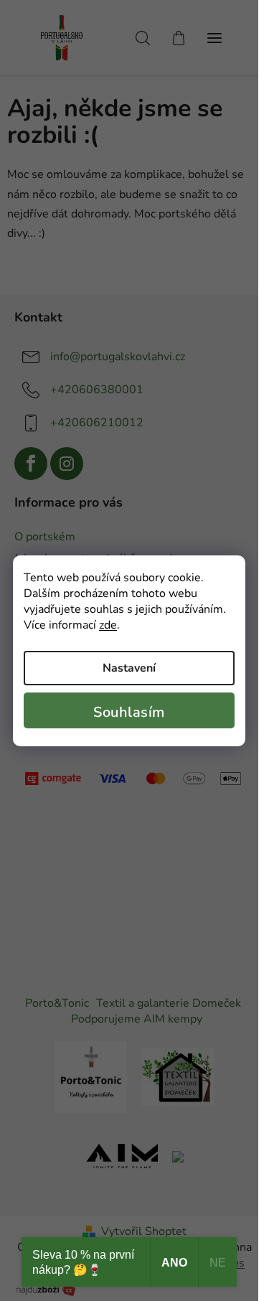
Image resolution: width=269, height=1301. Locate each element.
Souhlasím (129, 712)
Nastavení (129, 668)
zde (108, 625)
